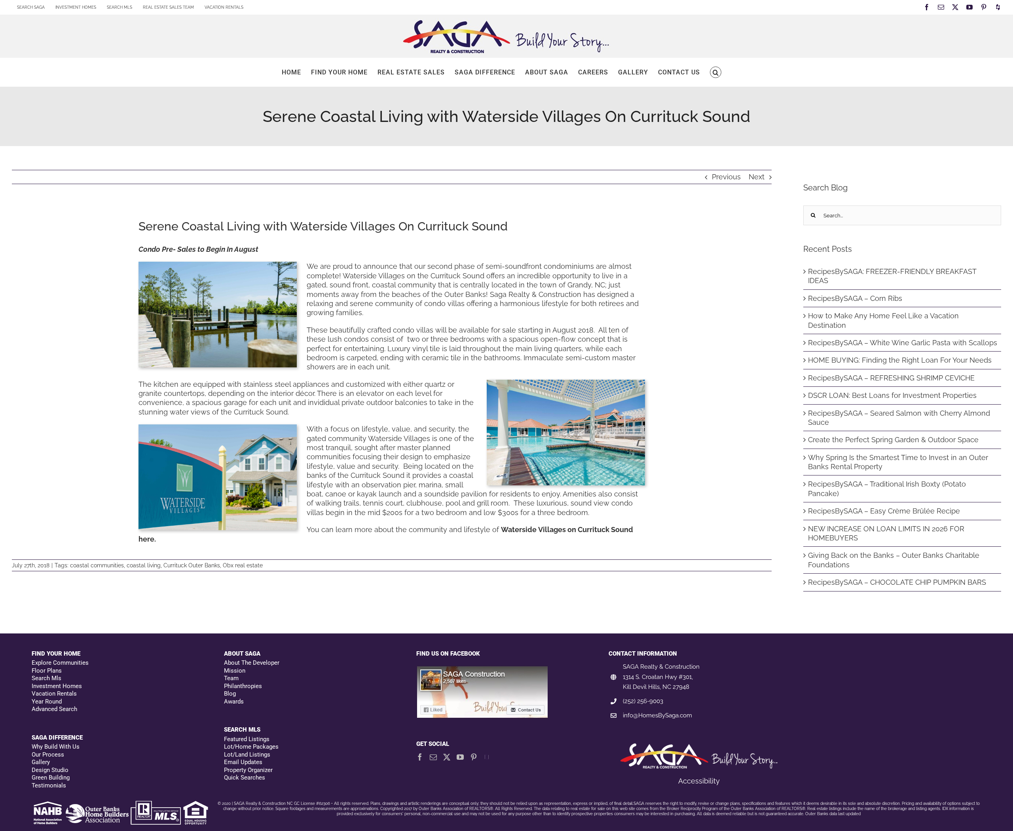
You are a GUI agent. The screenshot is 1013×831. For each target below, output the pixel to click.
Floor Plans (47, 670)
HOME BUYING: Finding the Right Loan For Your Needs (900, 360)
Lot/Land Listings (247, 754)
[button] (715, 72)
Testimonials (49, 785)
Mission (234, 670)
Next (756, 177)
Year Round (47, 701)
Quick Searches (244, 777)
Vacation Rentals (54, 693)
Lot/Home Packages (251, 746)
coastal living (144, 565)
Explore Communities (60, 662)
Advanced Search (54, 709)
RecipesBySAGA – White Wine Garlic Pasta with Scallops (902, 342)
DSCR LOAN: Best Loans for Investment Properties (892, 395)
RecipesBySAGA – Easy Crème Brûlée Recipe (884, 511)
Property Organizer (248, 770)
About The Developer (251, 662)
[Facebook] (419, 757)
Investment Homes (57, 686)
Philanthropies (243, 686)
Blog (230, 693)
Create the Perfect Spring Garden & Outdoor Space (893, 439)
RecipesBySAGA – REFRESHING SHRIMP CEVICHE (891, 378)
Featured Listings (246, 739)
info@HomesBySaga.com (657, 715)
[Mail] (433, 757)
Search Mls (46, 678)
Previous (726, 177)
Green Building (51, 777)
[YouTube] (460, 757)
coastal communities (97, 565)
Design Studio (50, 770)
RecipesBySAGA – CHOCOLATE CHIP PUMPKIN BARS (897, 582)
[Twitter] (446, 757)
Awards (234, 701)
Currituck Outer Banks (191, 565)
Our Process (48, 754)
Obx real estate (243, 565)
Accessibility (699, 781)
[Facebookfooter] (482, 670)
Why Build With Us (56, 746)
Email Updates (243, 762)
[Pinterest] (473, 757)
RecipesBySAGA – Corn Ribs (855, 298)
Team (231, 678)
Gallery (41, 762)
